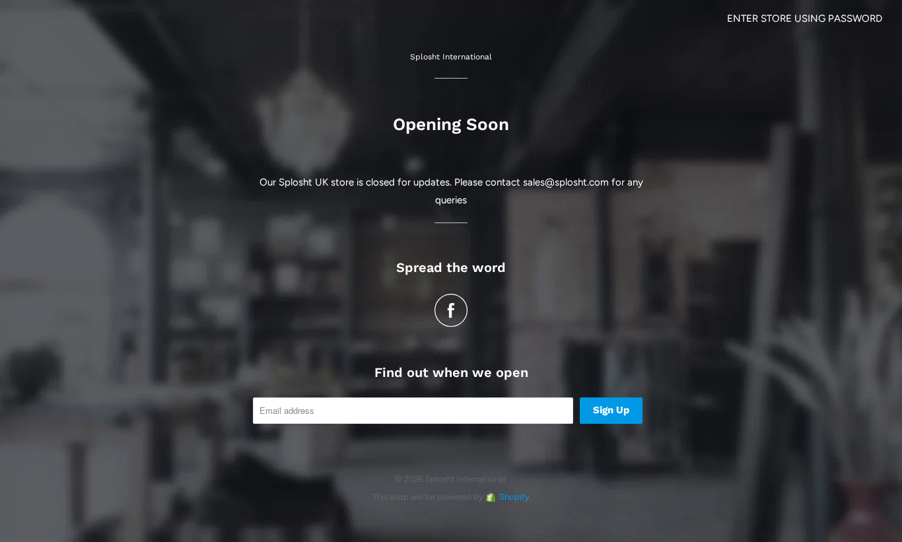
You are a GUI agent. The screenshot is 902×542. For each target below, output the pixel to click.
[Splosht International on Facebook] (451, 310)
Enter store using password (804, 18)
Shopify (514, 497)
